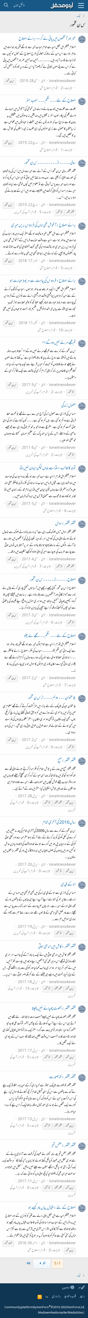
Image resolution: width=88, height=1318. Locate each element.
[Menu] (81, 5)
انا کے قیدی (68, 885)
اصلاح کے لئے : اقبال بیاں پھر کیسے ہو (52, 1208)
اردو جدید (66, 1288)
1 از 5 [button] (57, 1264)
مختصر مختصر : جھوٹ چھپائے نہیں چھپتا (54, 1009)
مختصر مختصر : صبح (67, 761)
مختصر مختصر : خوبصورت (62, 1078)
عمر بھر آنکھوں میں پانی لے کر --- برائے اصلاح (47, 39)
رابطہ (82, 1297)
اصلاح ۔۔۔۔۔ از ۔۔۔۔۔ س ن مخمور (53, 580)
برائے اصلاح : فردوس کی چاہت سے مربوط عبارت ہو (43, 281)
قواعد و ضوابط (70, 1297)
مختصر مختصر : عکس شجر (63, 1146)
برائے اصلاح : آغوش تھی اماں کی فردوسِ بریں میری (43, 226)
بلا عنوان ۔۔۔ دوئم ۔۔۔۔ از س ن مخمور (52, 698)
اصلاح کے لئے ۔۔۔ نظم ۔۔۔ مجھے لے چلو (50, 636)
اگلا (44, 1264)
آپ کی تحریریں (21, 212)
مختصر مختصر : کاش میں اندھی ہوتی (57, 947)
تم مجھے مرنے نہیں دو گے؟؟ (59, 343)
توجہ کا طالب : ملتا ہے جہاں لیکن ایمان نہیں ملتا (47, 468)
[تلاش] (6, 5)
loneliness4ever (62, 81)
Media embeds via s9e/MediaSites (60, 1312)
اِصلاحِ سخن (45, 88)
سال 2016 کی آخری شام (59, 823)
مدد (47, 1297)
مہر (79, 1288)
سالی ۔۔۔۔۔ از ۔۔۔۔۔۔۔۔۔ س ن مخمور (50, 163)
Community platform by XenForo (44, 1307)
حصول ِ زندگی (68, 406)
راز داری (56, 1297)
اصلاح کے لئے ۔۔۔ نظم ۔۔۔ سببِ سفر (51, 101)
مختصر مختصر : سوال (65, 524)
